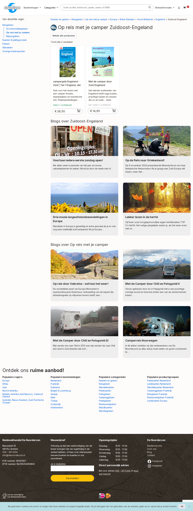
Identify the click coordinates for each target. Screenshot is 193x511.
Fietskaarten (105, 390)
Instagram (157, 465)
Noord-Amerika (10, 390)
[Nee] (189, 506)
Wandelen (7, 47)
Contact (151, 455)
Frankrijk (55, 384)
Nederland (56, 380)
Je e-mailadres (58, 464)
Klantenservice (154, 445)
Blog (149, 452)
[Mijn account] (179, 7)
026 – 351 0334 (9, 452)
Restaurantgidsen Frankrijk (160, 397)
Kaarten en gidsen (60, 19)
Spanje (54, 394)
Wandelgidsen (106, 411)
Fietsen (6, 43)
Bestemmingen (31, 7)
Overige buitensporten (13, 51)
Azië (4, 387)
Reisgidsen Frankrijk (157, 394)
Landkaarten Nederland (159, 384)
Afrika (5, 384)
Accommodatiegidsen (17, 28)
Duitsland (55, 387)
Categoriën (49, 7)
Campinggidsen (106, 397)
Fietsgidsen (104, 394)
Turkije (54, 400)
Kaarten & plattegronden (14, 40)
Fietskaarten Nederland (159, 380)
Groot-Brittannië (145, 19)
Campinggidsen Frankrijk (159, 390)
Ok (182, 506)
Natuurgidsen (12, 36)
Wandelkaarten (106, 387)
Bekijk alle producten (64, 35)
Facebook (157, 461)
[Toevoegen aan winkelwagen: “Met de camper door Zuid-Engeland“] (114, 110)
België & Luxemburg (61, 390)
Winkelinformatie (163, 7)
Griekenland (57, 407)
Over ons (151, 449)
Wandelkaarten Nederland (160, 387)
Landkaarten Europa (157, 400)
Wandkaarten (105, 407)
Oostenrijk (56, 404)
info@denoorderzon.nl (13, 455)
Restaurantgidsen (107, 404)
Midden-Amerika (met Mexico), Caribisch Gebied (22, 395)
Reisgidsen (7, 25)
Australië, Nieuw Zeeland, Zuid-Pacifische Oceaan (23, 401)
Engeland (160, 19)
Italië (53, 397)
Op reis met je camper (18, 32)
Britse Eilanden (127, 19)
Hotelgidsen (105, 400)
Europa (113, 19)
